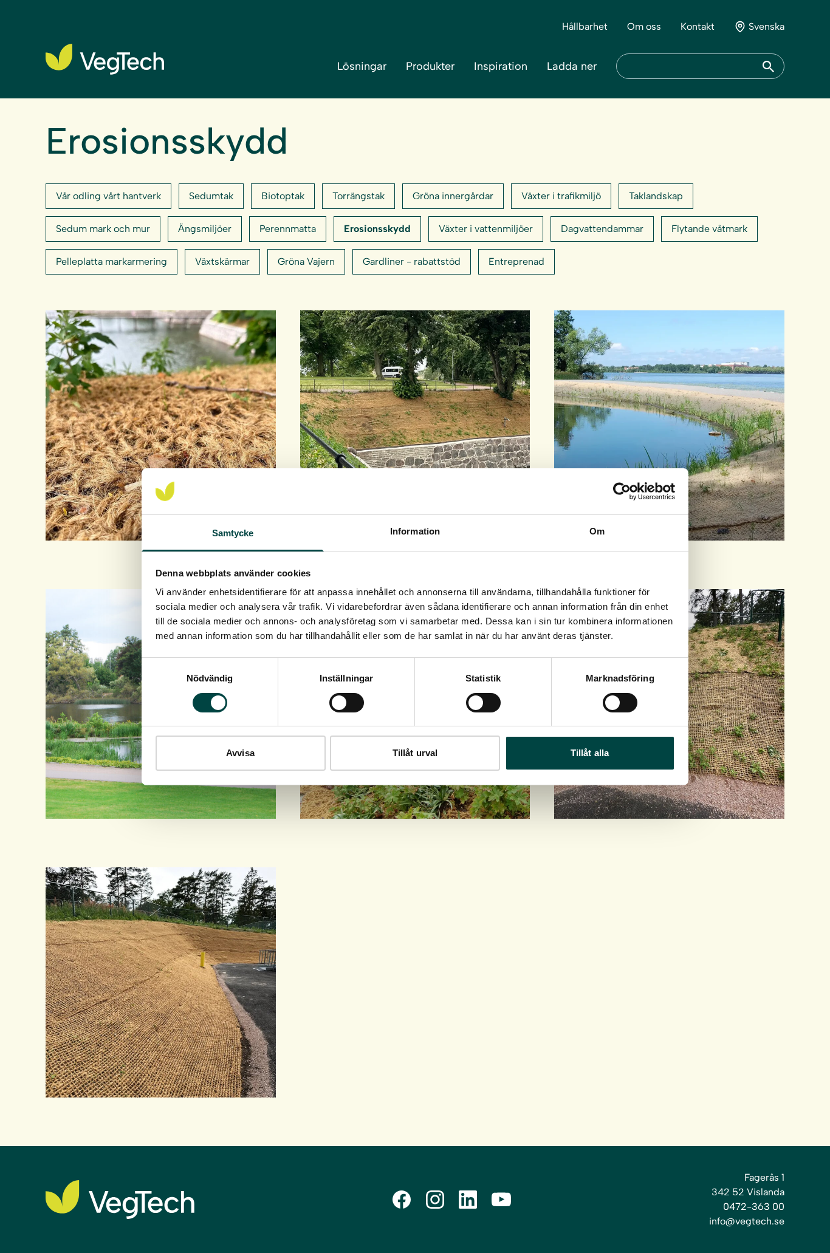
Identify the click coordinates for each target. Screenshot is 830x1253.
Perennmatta (287, 228)
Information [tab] (415, 531)
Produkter (430, 66)
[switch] (346, 702)
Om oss (644, 26)
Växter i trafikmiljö (561, 196)
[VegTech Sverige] (105, 59)
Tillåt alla (590, 753)
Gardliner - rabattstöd (412, 261)
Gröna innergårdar (453, 196)
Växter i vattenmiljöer (486, 228)
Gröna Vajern (306, 261)
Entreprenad (516, 261)
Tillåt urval (415, 753)
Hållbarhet (585, 26)
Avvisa (240, 753)
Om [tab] (597, 531)
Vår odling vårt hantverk (108, 196)
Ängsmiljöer (205, 228)
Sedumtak (211, 196)
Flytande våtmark (709, 228)
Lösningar (361, 66)
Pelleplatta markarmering (111, 261)
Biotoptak (282, 196)
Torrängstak (358, 196)
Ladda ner (572, 66)
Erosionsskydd (377, 228)
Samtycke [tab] (233, 533)
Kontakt (698, 26)
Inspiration (500, 66)
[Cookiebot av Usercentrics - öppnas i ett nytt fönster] (622, 491)
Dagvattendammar (602, 228)
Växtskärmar (222, 261)
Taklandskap (656, 196)
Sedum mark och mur (103, 228)
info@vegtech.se (746, 1221)
